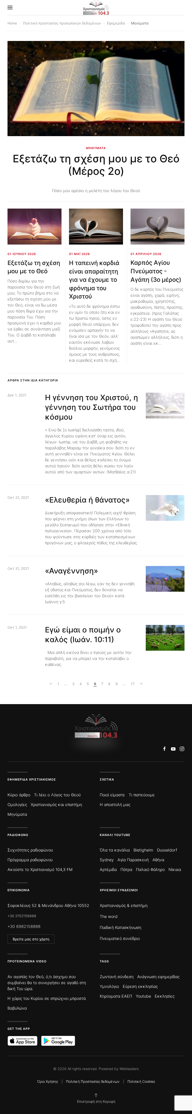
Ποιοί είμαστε (112, 794)
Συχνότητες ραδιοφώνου (30, 849)
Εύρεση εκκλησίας (140, 986)
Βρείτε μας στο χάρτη (31, 939)
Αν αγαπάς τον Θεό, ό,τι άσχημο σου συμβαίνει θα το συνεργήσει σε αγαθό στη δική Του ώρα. (47, 982)
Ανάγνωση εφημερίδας (158, 976)
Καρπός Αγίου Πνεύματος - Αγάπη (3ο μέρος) (155, 271)
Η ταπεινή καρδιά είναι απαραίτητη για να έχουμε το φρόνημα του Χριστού (94, 279)
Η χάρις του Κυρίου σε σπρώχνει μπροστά (47, 998)
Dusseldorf (167, 849)
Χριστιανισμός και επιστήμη (56, 804)
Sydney (107, 859)
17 (132, 684)
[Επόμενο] (141, 684)
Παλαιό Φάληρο (150, 869)
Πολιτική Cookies (141, 1081)
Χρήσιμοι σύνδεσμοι (119, 890)
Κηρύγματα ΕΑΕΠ (116, 996)
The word (109, 916)
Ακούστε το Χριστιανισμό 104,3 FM (40, 869)
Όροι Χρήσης (47, 1081)
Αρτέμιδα (108, 869)
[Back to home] (96, 7)
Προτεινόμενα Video (27, 961)
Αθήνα (158, 859)
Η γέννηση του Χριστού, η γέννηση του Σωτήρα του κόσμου (91, 407)
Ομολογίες (17, 804)
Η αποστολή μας (115, 804)
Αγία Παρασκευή (133, 859)
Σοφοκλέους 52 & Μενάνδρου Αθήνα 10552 (48, 905)
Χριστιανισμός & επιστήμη (124, 905)
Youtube (143, 996)
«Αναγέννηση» (71, 570)
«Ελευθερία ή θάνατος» (87, 499)
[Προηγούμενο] (51, 684)
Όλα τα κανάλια (115, 849)
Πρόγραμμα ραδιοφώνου (30, 859)
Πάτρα (126, 869)
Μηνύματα (17, 814)
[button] (10, 7)
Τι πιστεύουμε (142, 794)
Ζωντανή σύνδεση (117, 976)
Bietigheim (143, 849)
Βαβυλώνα (17, 1008)
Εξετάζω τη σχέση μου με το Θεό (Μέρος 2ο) (96, 164)
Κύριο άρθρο (19, 794)
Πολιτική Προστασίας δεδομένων (93, 1081)
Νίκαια (174, 869)
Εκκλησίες (164, 996)
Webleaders (129, 1069)
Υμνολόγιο (109, 986)
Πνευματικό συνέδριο (120, 938)
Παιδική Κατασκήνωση (120, 927)
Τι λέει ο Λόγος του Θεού (57, 794)
